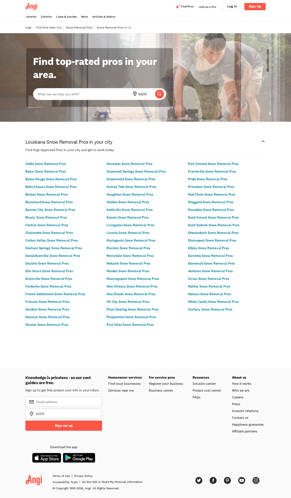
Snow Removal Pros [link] (79, 27)
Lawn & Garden (66, 17)
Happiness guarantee (248, 424)
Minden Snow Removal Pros (128, 271)
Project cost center (207, 390)
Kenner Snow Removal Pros (128, 217)
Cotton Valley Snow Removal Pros (51, 240)
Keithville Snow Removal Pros (130, 210)
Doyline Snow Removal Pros (47, 263)
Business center (161, 390)
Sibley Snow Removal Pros (208, 248)
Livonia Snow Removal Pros (128, 232)
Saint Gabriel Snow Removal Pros (213, 225)
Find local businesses (124, 383)
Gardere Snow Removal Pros (47, 309)
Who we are (240, 390)
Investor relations (245, 411)
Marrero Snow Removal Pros (128, 248)
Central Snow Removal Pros (46, 225)
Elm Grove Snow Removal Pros (49, 271)
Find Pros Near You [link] (49, 27)
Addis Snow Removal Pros (45, 164)
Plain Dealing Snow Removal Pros (133, 309)
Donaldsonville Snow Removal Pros (52, 255)
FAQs (196, 397)
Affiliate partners (244, 431)
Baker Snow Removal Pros (45, 171)
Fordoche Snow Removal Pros (48, 286)
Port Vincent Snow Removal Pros (213, 164)
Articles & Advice (103, 17)
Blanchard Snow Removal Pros (49, 202)
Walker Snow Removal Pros (209, 286)
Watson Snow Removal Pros (209, 294)
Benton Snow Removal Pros (46, 194)
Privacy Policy (83, 476)
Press (236, 404)
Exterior (46, 17)
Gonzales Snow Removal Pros (130, 164)
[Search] (159, 94)
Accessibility (65, 482)
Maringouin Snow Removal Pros (131, 240)
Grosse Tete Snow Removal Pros (131, 187)
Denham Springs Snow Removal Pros (53, 248)
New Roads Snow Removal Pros (131, 294)
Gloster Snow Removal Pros (46, 324)
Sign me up (64, 425)
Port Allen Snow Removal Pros (130, 324)
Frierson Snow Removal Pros (47, 301)
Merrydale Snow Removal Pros (130, 255)
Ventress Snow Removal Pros (210, 271)
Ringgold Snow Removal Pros (210, 202)
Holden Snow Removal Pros (128, 202)
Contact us (240, 417)
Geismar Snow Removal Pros (47, 317)
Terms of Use (61, 476)
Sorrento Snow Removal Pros (210, 255)
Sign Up (255, 6)
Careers (237, 397)
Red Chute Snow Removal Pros (211, 194)
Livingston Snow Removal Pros (130, 225)
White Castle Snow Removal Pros (213, 301)
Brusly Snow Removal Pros (46, 217)
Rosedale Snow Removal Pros (211, 210)
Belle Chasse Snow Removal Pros (51, 187)
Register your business (166, 383)
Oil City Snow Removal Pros (128, 301)
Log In (232, 6)
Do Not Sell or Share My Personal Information (112, 482)
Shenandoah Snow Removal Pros (213, 232)
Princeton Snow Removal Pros (211, 187)
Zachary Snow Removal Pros (210, 309)
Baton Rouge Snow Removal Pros (51, 179)
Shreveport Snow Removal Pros (212, 240)
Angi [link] (28, 27)
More (84, 17)
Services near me (121, 390)
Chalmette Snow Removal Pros (49, 232)
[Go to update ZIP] (135, 94)
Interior (31, 17)
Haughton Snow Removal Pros (130, 194)
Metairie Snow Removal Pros (129, 263)
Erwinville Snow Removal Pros (48, 278)
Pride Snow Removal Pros (208, 179)
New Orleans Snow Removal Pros (132, 286)
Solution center (204, 383)
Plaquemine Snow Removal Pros (131, 317)
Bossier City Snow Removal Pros (50, 210)
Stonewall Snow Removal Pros (211, 263)
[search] (159, 94)
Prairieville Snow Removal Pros (212, 171)
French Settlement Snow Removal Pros (55, 294)
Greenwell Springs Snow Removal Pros (136, 171)
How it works (241, 383)
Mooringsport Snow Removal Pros (133, 278)
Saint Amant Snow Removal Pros (213, 217)
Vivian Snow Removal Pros (208, 278)
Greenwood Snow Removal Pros (131, 179)
